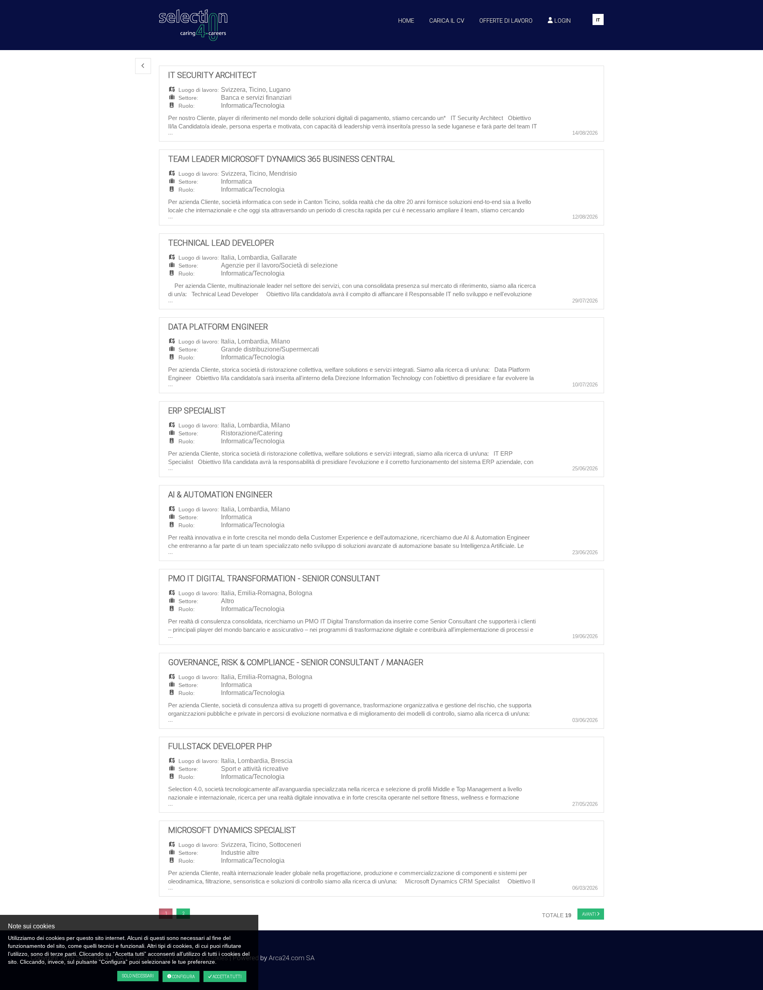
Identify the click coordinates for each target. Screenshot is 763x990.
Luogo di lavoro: (198, 90)
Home (406, 20)
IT (598, 19)
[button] (143, 66)
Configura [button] (183, 976)
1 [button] (166, 913)
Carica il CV (446, 20)
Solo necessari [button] (138, 975)
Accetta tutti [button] (227, 976)
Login (562, 20)
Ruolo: (186, 106)
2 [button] (183, 913)
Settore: (188, 98)
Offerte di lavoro (506, 20)
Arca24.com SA (292, 957)
